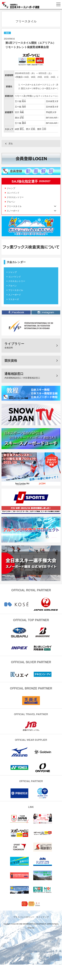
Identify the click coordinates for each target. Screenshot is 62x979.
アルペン (11, 202)
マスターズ (13, 299)
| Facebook (17, 312)
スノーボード (14, 294)
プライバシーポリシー (23, 916)
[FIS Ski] (31, 326)
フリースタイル (15, 290)
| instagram (47, 312)
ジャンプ (11, 188)
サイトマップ (42, 916)
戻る (11, 143)
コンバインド (13, 193)
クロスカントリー (15, 197)
